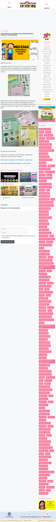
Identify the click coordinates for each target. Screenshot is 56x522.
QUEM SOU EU (43, 438)
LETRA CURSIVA (43, 339)
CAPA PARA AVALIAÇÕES (45, 184)
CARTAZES (42, 190)
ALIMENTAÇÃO (50, 138)
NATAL (41, 380)
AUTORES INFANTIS (44, 156)
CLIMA (52, 199)
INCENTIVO (50, 307)
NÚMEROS (47, 383)
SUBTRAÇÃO (42, 481)
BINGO (41, 171)
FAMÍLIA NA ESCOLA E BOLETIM (28, 197)
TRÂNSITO (42, 487)
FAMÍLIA (49, 271)
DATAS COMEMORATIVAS (45, 217)
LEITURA (42, 322)
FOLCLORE (50, 283)
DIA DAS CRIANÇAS (44, 223)
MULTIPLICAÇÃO (50, 377)
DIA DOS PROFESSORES (45, 232)
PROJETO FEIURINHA (44, 432)
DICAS (51, 236)
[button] (9, 3)
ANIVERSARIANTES (44, 141)
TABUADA (50, 481)
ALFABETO (42, 138)
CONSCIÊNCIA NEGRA (45, 208)
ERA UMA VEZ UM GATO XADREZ (45, 267)
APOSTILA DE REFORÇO (45, 147)
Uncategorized (50, 487)
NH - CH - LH (48, 380)
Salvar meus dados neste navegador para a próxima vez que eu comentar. (19, 236)
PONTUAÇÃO (43, 417)
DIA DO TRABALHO (44, 229)
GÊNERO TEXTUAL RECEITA (46, 292)
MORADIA (42, 377)
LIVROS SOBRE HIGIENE (45, 351)
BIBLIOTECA (51, 165)
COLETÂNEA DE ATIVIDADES (46, 202)
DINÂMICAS (49, 242)
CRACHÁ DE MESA (44, 214)
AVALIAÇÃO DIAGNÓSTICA (46, 159)
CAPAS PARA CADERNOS (45, 187)
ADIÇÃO (41, 132)
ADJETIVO (48, 132)
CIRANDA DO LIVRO (44, 199)
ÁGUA (41, 135)
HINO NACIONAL (43, 298)
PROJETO (50, 426)
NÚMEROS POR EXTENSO (45, 389)
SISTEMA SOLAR (43, 465)
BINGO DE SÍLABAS (49, 171)
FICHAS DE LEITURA (44, 280)
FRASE (41, 289)
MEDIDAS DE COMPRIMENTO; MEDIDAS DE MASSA (46, 361)
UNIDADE (42, 490)
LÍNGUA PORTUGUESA (45, 345)
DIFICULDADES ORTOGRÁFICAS (47, 239)
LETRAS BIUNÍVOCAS (44, 342)
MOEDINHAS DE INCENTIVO (8, 184)
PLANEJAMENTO (43, 404)
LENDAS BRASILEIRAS (45, 336)
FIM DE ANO (42, 283)
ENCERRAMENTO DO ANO (46, 260)
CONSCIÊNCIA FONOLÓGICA (46, 205)
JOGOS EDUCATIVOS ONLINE (46, 319)
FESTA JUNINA (43, 274)
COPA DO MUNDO (44, 211)
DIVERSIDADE (43, 257)
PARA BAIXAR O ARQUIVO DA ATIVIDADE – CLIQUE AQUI (16, 160)
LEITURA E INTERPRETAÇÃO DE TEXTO (47, 326)
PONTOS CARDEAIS (44, 414)
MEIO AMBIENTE (43, 368)
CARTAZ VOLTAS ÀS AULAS (27, 184)
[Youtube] (49, 99)
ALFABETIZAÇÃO (48, 135)
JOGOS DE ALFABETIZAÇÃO (46, 313)
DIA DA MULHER (43, 220)
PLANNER (42, 408)
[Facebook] (47, 99)
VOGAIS (48, 490)
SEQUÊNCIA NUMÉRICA (45, 456)
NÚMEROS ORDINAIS (44, 386)
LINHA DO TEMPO (44, 348)
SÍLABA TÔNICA (43, 459)
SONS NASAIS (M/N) (44, 475)
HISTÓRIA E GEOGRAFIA (45, 301)
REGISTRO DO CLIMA (44, 444)
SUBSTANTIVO (43, 478)
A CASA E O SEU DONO (45, 129)
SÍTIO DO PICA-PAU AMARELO (46, 472)
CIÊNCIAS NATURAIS (44, 196)
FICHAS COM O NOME (45, 277)
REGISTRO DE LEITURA (45, 441)
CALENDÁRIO (43, 181)
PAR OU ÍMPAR (43, 401)
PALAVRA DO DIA (43, 398)
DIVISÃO (50, 257)
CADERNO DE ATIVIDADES (46, 178)
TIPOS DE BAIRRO (44, 484)
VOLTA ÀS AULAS (44, 493)
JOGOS (49, 310)
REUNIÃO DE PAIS (44, 450)
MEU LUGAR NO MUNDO (45, 374)
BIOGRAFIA (42, 175)
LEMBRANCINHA (43, 330)
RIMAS (51, 450)
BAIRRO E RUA (43, 165)
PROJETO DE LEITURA (45, 429)
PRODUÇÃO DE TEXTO (45, 423)
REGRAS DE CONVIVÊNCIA (46, 447)
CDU (48, 190)
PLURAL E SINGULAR (44, 411)
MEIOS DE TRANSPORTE (45, 371)
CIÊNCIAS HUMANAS (44, 193)
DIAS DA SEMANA (44, 236)
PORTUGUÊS (51, 417)
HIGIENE (48, 295)
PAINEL (50, 395)
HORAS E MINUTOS (44, 304)
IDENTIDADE (42, 307)
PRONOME (42, 435)
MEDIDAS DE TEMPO (44, 365)
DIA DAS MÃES (43, 226)
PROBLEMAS (42, 420)
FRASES (47, 289)
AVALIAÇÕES (42, 162)
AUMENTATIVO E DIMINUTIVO (46, 150)
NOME (41, 383)
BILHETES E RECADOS (45, 168)
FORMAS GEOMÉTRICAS (45, 286)
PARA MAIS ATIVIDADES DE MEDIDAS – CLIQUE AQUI (15, 163)
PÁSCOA (51, 401)
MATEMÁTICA (43, 357)
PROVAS (49, 435)
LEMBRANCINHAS (44, 333)
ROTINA (41, 453)
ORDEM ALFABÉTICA (44, 392)
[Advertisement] (28, 18)
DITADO (41, 248)
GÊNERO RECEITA (6, 197)
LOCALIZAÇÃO (43, 354)
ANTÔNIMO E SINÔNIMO (45, 144)
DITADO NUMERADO (44, 254)
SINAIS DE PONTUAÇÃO (45, 462)
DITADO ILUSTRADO (44, 251)
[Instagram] (45, 99)
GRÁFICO (42, 295)
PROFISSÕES (43, 426)
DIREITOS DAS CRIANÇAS (45, 245)
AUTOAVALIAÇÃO (44, 153)
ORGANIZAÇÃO (43, 395)
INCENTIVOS (43, 310)
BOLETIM (49, 175)
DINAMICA (42, 242)
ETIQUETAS (42, 271)
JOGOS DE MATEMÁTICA (45, 316)
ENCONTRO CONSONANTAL (46, 263)
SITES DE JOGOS (43, 469)
